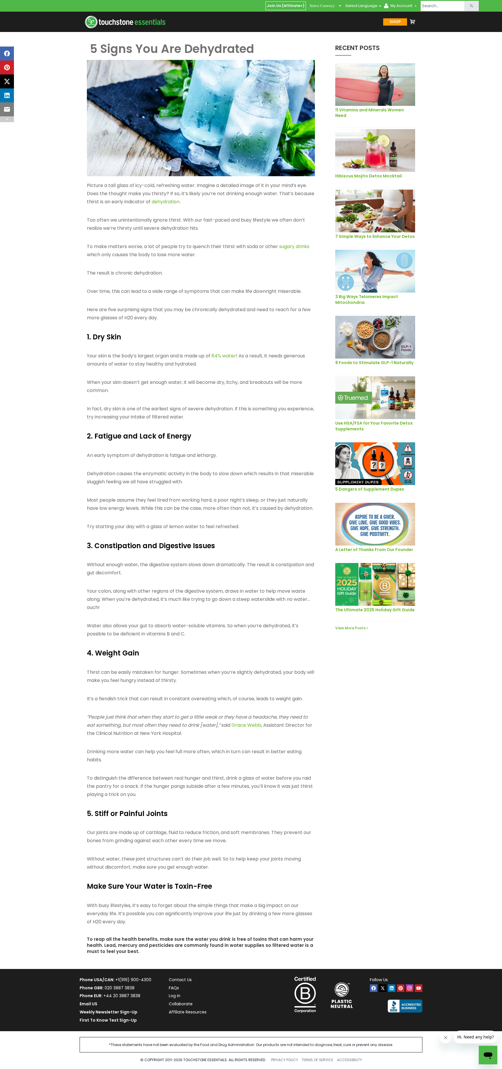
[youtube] (418, 988)
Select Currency (322, 5)
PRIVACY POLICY (284, 1059)
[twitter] (382, 988)
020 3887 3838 (120, 988)
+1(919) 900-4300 (133, 980)
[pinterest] (400, 988)
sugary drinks (294, 246)
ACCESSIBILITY (349, 1059)
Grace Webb (246, 725)
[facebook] (373, 988)
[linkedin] (391, 988)
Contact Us (180, 980)
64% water (223, 355)
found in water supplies (237, 945)
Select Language (361, 5)
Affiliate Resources (188, 1012)
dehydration (166, 201)
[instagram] (409, 988)
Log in (174, 996)
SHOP (395, 21)
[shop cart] (412, 21)
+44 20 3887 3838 (121, 996)
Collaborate (181, 1004)
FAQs (174, 988)
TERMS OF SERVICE (317, 1059)
